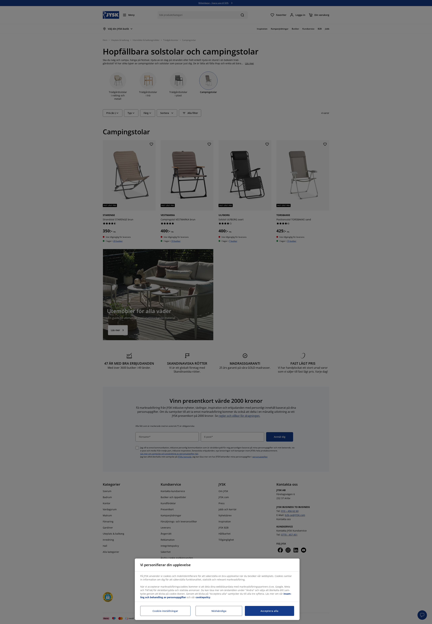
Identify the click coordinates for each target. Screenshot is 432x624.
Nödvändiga (218, 611)
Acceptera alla (269, 611)
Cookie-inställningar (165, 611)
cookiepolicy (203, 597)
